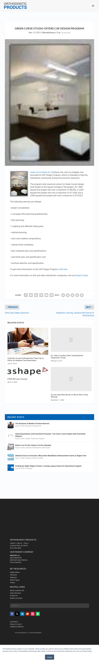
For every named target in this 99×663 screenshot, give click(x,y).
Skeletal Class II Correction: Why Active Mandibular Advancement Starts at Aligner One (51, 456)
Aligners (41, 438)
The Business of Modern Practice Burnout (32, 423)
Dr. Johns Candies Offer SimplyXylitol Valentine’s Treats (67, 356)
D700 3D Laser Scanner (17, 379)
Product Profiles (37, 458)
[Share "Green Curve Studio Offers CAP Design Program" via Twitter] (31, 295)
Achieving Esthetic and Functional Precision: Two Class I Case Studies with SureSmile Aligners (50, 435)
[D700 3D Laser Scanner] (27, 371)
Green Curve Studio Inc (40, 172)
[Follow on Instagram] (33, 614)
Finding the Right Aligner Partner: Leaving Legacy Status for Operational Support (48, 466)
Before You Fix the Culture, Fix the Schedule (33, 445)
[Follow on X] (17, 614)
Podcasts (29, 468)
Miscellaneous (48, 32)
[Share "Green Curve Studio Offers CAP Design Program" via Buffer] (41, 295)
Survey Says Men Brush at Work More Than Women (69, 396)
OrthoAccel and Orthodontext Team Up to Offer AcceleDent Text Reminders (25, 359)
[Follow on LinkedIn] (22, 614)
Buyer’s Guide (81, 275)
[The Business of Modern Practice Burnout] (10, 425)
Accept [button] (49, 657)
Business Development (33, 426)
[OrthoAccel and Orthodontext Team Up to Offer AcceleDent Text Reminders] (27, 341)
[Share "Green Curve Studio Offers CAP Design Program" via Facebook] (25, 295)
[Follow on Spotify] (38, 614)
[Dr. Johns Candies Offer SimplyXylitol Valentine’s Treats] (71, 340)
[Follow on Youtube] (27, 614)
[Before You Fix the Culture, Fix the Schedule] (10, 447)
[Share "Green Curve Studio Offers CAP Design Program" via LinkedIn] (36, 295)
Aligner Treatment (32, 438)
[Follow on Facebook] (12, 614)
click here (63, 269)
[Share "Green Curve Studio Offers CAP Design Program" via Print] (51, 295)
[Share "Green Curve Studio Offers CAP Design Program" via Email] (46, 295)
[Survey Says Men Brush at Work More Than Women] (71, 379)
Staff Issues (46, 448)
